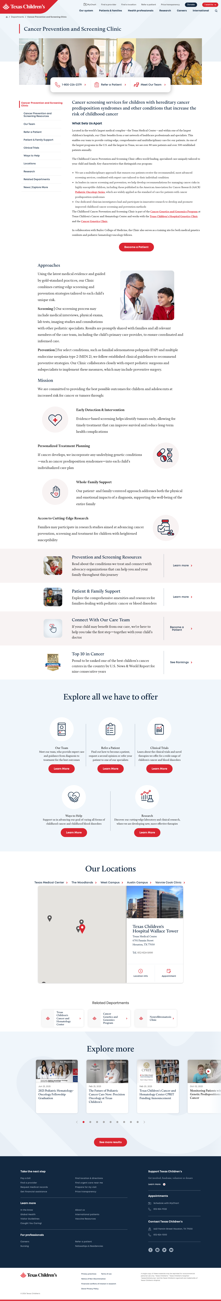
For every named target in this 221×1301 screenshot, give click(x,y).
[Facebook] (150, 1250)
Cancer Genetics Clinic (94, 221)
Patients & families (110, 11)
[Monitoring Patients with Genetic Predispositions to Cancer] (208, 1071)
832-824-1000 (145, 952)
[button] (82, 929)
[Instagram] (157, 1250)
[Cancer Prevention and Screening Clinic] (29, 7)
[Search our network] (216, 11)
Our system (86, 11)
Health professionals (140, 11)
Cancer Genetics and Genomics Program (174, 211)
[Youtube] (171, 1250)
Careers (182, 11)
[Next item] (143, 1122)
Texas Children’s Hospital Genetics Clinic (174, 216)
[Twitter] (164, 1250)
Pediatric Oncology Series (90, 191)
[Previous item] (78, 1122)
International (201, 11)
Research (165, 11)
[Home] (7, 17)
